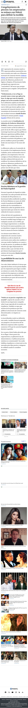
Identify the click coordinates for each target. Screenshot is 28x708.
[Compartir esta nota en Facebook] (2, 61)
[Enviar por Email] (12, 61)
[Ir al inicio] (8, 1)
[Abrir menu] (2, 2)
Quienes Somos (9, 696)
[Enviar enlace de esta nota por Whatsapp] (9, 61)
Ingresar (22, 1)
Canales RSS (3, 696)
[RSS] (19, 692)
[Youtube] (12, 692)
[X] (9, 692)
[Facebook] (5, 692)
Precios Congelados (23, 412)
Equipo (24, 696)
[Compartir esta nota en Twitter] (5, 61)
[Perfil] (14, 689)
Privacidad (21, 696)
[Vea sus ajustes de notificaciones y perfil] (25, 1)
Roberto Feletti (4, 412)
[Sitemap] (22, 692)
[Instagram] (16, 692)
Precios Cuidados (13, 412)
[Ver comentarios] (26, 5)
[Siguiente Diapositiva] (26, 427)
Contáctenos (15, 696)
